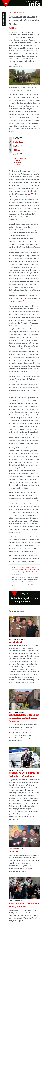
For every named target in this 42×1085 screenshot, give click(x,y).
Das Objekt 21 (33, 572)
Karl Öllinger (13, 28)
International (3, 19)
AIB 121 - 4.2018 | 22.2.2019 (16, 13)
